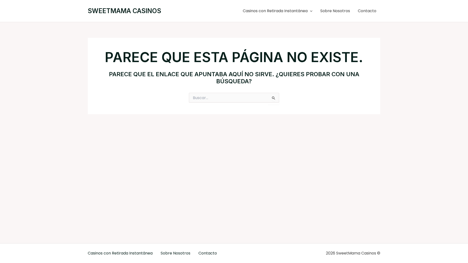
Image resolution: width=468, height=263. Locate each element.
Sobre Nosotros (335, 11)
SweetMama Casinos (124, 11)
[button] (310, 11)
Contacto (367, 11)
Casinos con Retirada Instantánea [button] (275, 11)
